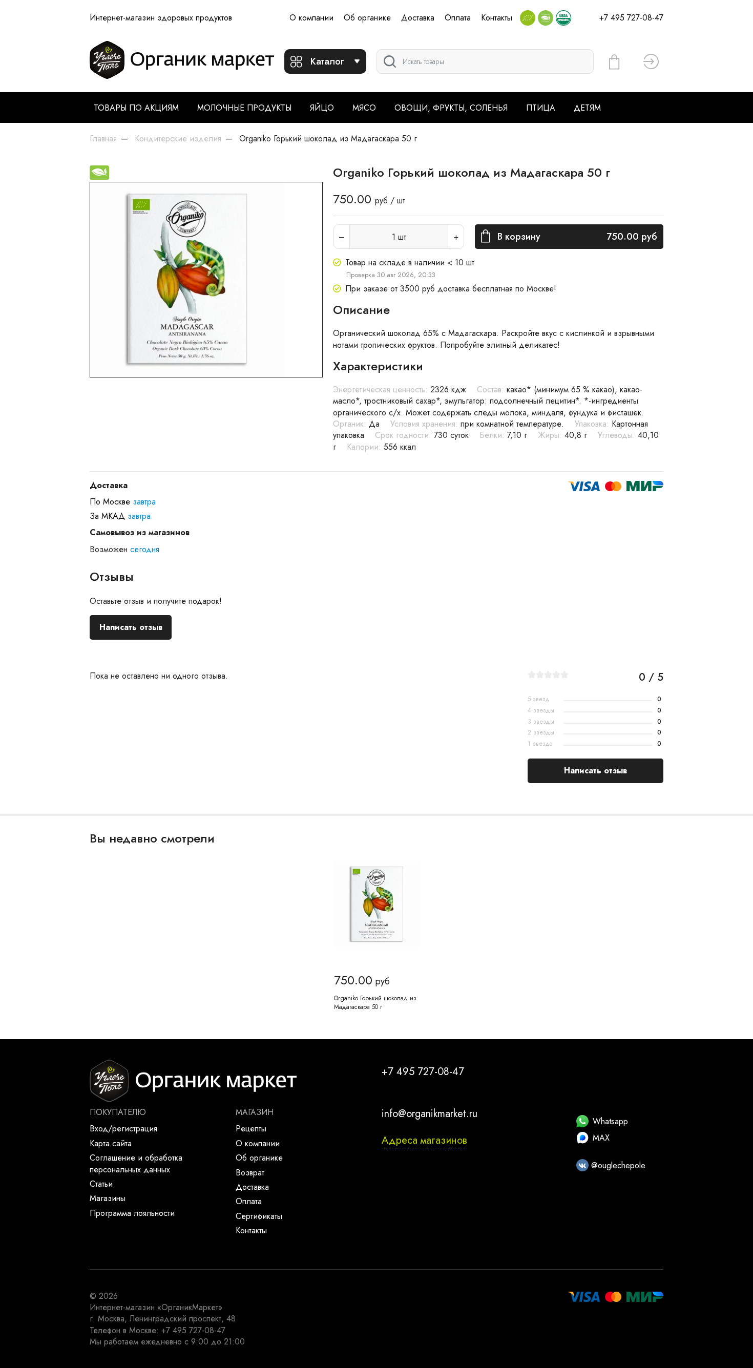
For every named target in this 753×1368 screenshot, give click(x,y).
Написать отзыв (130, 627)
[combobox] (485, 61)
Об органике (367, 18)
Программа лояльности (132, 1213)
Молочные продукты (244, 108)
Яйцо (322, 108)
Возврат (250, 1172)
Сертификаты (259, 1216)
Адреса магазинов (424, 1140)
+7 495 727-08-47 (631, 18)
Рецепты (251, 1128)
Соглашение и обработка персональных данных (136, 1163)
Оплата (458, 18)
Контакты (496, 18)
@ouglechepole (617, 1165)
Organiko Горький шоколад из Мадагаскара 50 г (375, 1003)
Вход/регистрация (123, 1128)
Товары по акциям (136, 108)
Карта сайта (111, 1143)
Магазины (108, 1198)
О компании (311, 18)
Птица (540, 108)
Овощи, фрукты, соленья (451, 108)
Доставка (417, 18)
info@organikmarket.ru (429, 1113)
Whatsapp (610, 1121)
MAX (601, 1138)
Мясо (364, 108)
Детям (587, 108)
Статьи (101, 1184)
